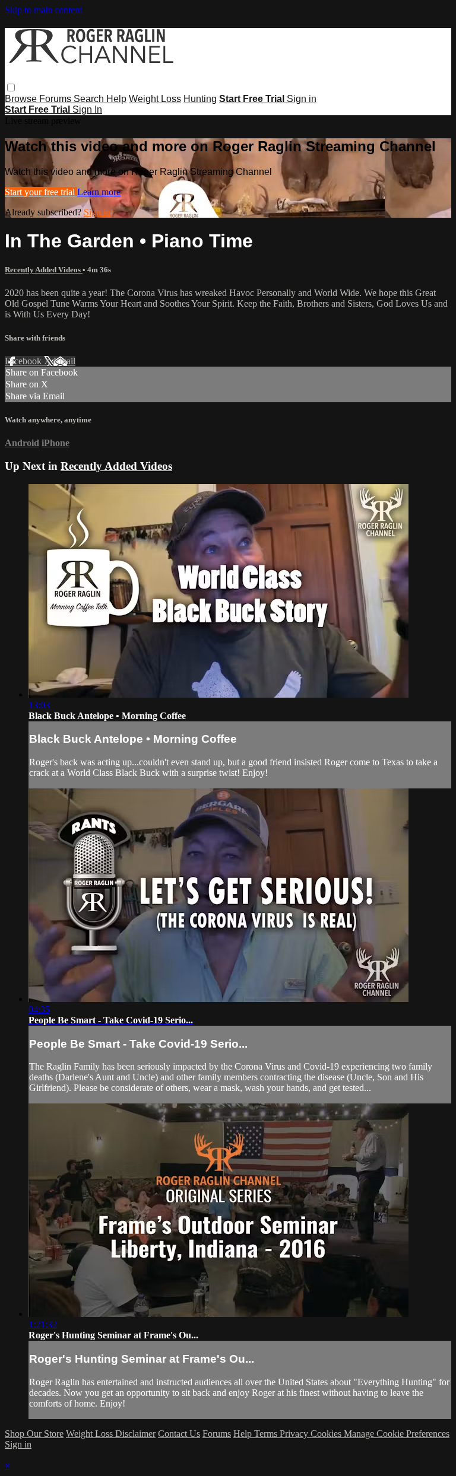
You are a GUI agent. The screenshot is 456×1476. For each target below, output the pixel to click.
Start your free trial (41, 192)
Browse (22, 99)
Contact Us (179, 1434)
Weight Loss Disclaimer (111, 1434)
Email (64, 361)
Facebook (24, 361)
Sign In (87, 109)
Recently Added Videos (44, 269)
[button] (11, 87)
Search (90, 99)
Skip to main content (43, 10)
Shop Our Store (34, 1434)
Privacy (295, 1434)
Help (116, 99)
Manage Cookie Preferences (396, 1434)
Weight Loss (155, 99)
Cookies (327, 1434)
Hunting (200, 99)
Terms (267, 1434)
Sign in (301, 99)
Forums (56, 99)
